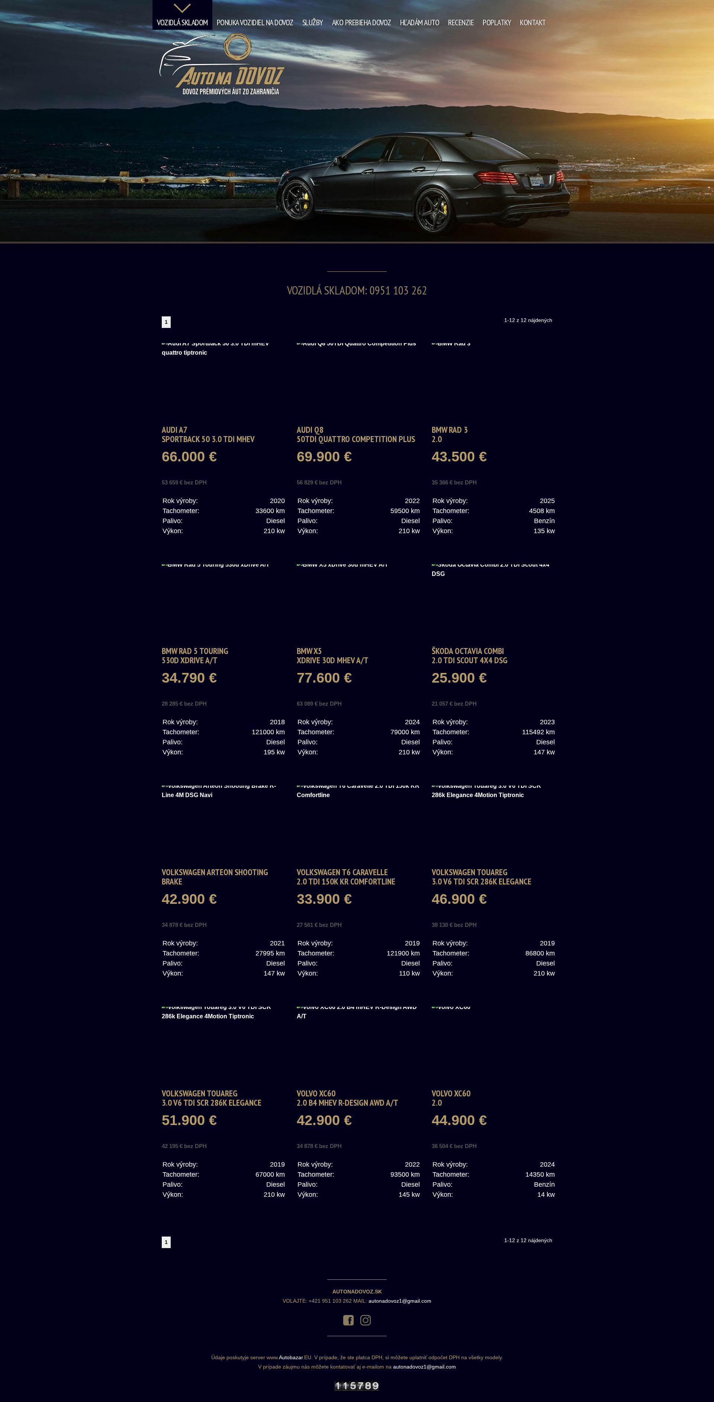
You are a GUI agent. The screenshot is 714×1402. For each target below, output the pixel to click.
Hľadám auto (420, 22)
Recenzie (461, 22)
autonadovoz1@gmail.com (400, 1301)
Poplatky (497, 22)
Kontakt (533, 22)
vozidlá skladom (182, 22)
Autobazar (291, 1357)
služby (312, 22)
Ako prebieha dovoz (361, 22)
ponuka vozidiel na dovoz (255, 22)
